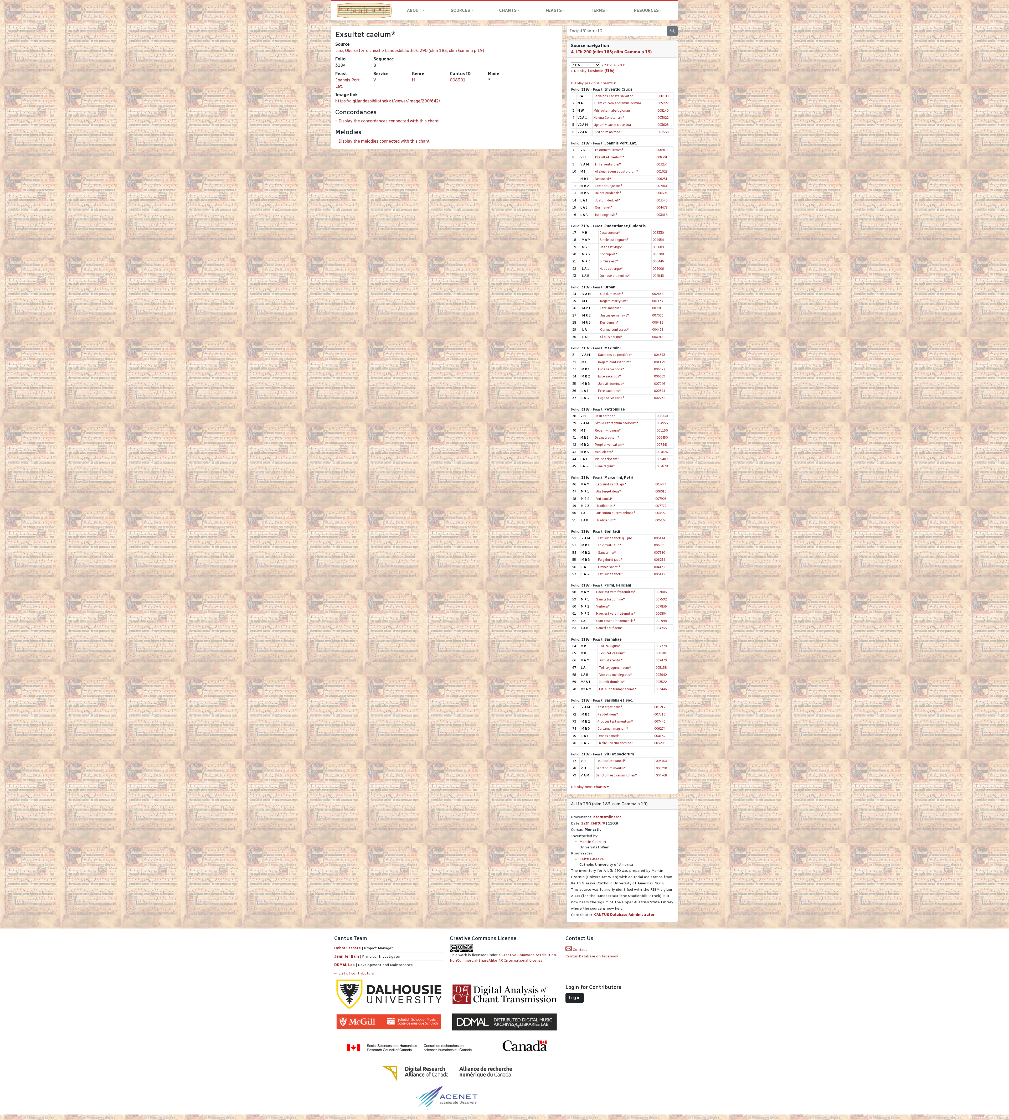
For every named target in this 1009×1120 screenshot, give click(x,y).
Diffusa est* (609, 261)
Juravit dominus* (611, 384)
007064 (661, 186)
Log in (574, 997)
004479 (657, 329)
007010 (657, 308)
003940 (661, 675)
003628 (662, 125)
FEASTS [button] (554, 10)
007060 (657, 315)
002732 (659, 398)
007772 (660, 506)
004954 (658, 240)
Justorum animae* (608, 132)
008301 (458, 79)
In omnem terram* (609, 150)
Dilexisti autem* (607, 437)
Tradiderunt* (606, 506)
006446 (658, 261)
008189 (662, 96)
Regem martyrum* (614, 301)
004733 (661, 628)
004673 (659, 355)
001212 (659, 707)
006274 (659, 728)
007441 (662, 445)
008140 (662, 110)
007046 (659, 384)
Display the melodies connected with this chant (384, 141)
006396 (661, 193)
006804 (661, 613)
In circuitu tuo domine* (615, 743)
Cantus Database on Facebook (591, 956)
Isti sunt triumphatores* (617, 689)
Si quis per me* (611, 337)
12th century (593, 823)
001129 (659, 362)
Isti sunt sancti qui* (611, 484)
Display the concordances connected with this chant (388, 120)
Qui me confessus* (614, 329)
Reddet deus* (608, 714)
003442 (659, 574)
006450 (662, 437)
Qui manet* (603, 207)
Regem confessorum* (614, 362)
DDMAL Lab (344, 965)
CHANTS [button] (508, 10)
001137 (657, 301)
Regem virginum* (608, 430)
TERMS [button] (598, 10)
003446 (661, 689)
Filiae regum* (605, 466)
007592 (661, 599)
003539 (660, 513)
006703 (661, 761)
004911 (657, 337)
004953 (662, 423)
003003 (661, 592)
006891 (659, 545)
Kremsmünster (607, 817)
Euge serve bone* (611, 369)
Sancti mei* (607, 552)
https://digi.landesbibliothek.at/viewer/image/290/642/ (387, 100)
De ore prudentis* (608, 193)
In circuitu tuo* (609, 545)
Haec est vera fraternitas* (616, 592)
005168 (660, 520)
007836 (661, 606)
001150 (662, 430)
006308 (658, 254)
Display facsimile (594, 71)
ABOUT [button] (414, 10)
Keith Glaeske (591, 859)
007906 (660, 499)
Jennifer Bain (347, 956)
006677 (659, 369)
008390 (661, 768)
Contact (579, 949)
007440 (659, 721)
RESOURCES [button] (646, 10)
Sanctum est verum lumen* (616, 775)
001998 (661, 621)
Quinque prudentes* (615, 276)
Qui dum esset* (612, 294)
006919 (661, 150)
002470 (661, 660)
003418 (661, 215)
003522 (661, 682)
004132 (659, 567)
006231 (661, 179)
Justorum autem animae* (615, 513)
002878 (662, 466)
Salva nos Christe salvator (613, 96)
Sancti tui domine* (610, 599)
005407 (662, 459)
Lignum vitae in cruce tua (612, 125)
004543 (658, 276)
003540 (661, 200)
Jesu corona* (610, 233)
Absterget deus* (608, 491)
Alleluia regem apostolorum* (616, 171)
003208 (659, 743)
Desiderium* (609, 322)
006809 (658, 247)
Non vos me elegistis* (615, 675)
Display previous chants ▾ (593, 83)
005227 (662, 103)
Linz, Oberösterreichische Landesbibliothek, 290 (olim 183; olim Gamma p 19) (409, 50)
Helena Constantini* (609, 118)
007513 (659, 714)
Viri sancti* (604, 499)
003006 (658, 269)
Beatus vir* (603, 179)
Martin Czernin (592, 841)
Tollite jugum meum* (615, 668)
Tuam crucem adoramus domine (618, 103)
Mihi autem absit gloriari (612, 110)
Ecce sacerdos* (609, 376)
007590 (659, 552)
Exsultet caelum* (612, 653)
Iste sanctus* (610, 308)
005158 (661, 668)
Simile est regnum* (614, 240)
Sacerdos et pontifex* (615, 355)
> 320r (619, 65)
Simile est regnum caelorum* (617, 423)
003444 (660, 484)
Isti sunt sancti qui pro (615, 538)
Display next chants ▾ (590, 787)
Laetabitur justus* (608, 186)
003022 (662, 118)
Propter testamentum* (615, 721)
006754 (659, 560)
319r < (606, 65)
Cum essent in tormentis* (615, 621)
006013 (660, 491)
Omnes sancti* (609, 567)
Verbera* (603, 606)
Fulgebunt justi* (610, 560)
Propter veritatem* (609, 445)
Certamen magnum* (613, 728)
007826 (662, 452)
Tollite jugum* (610, 646)
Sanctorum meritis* (611, 768)
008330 (658, 233)
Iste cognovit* (606, 215)
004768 (661, 775)
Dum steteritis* (610, 660)
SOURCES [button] (460, 10)
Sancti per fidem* (609, 628)
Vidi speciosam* (607, 459)
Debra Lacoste (347, 948)
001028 (661, 171)
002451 (657, 294)
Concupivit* (608, 254)
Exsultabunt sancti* (611, 761)
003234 (661, 164)
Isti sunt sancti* (610, 574)
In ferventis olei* (608, 164)
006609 (659, 376)
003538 (662, 132)
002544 (659, 391)
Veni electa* (604, 452)
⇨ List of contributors (354, 973)
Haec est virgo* (611, 247)
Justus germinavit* (614, 315)
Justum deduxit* (607, 200)
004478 (661, 207)
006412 (657, 322)
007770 (661, 646)
